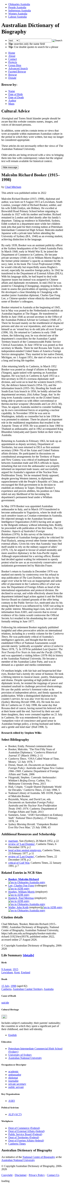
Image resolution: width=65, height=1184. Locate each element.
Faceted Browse (17, 71)
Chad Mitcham (13, 186)
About (11, 55)
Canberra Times (17, 1143)
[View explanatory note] (4, 1017)
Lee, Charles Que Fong (21, 885)
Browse (12, 74)
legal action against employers (24, 850)
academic (13, 1071)
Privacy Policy (37, 1175)
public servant (16, 1087)
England (25, 972)
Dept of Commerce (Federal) (24, 1128)
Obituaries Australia (19, 4)
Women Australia (17, 13)
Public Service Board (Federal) (25, 1134)
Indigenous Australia (19, 10)
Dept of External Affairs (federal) (26, 1131)
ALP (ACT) (15, 1114)
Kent (17, 972)
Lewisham (7, 972)
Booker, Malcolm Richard (23, 879)
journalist (13, 1080)
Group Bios (14, 65)
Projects (12, 62)
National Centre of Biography (39, 1157)
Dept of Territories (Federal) (23, 1137)
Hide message (10, 167)
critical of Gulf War (18, 862)
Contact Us (53, 1175)
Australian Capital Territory (27, 989)
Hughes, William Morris (21, 891)
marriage (13, 840)
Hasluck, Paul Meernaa (21, 898)
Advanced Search (18, 68)
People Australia (17, 7)
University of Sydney (20, 1054)
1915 (15, 969)
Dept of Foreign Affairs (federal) (26, 1140)
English (12, 1035)
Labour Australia (17, 16)
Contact (12, 59)
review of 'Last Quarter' (21, 856)
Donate (12, 77)
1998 (13, 985)
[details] (28, 955)
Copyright (6, 1175)
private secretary (17, 1083)
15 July (5, 985)
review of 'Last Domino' (21, 844)
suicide (5, 1002)
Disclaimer (21, 1175)
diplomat (13, 1077)
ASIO (11, 1100)
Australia (49, 989)
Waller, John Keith (18, 907)
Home (11, 52)
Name (11, 91)
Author (12, 100)
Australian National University (25, 1057)
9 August (6, 969)
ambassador (14, 1074)
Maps (11, 103)
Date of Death (16, 97)
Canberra (6, 989)
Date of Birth (15, 94)
